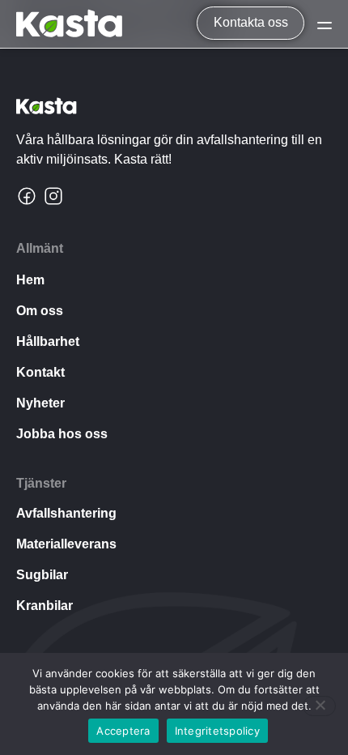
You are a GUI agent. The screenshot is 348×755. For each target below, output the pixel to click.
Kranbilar (44, 605)
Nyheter (40, 403)
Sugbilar (42, 575)
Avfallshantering (66, 513)
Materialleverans (66, 544)
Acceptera (123, 730)
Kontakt (40, 372)
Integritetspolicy (217, 730)
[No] (319, 706)
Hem (30, 280)
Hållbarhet (47, 341)
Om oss (39, 311)
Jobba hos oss (62, 434)
